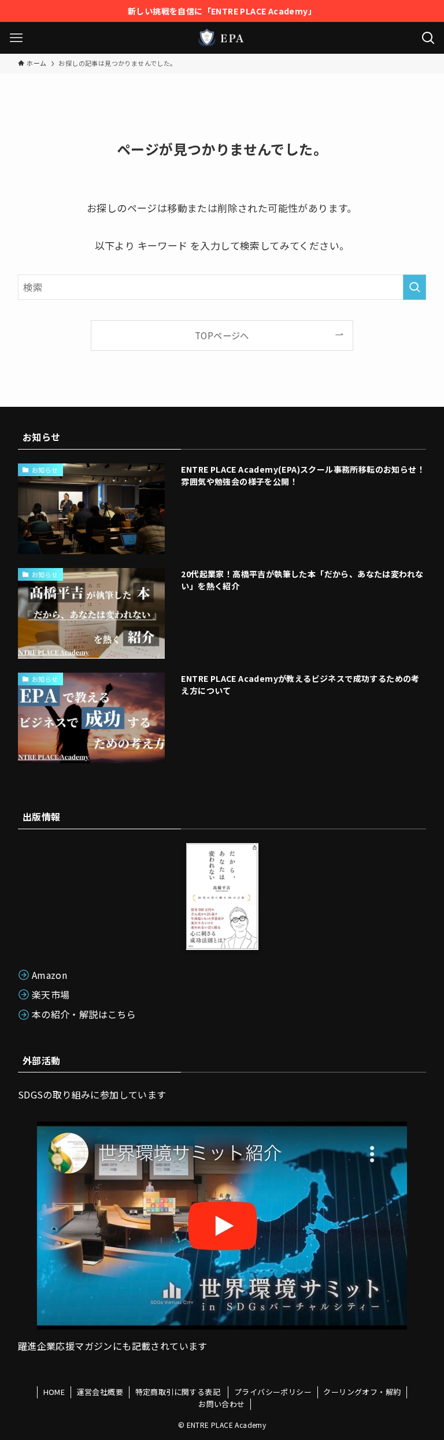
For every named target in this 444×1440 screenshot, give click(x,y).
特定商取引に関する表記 (179, 1391)
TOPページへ (222, 335)
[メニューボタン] (16, 38)
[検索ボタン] (428, 38)
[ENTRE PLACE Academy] (222, 38)
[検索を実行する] (414, 287)
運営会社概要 (100, 1391)
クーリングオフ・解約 (362, 1391)
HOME (54, 1391)
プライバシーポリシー (273, 1391)
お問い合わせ (221, 1403)
